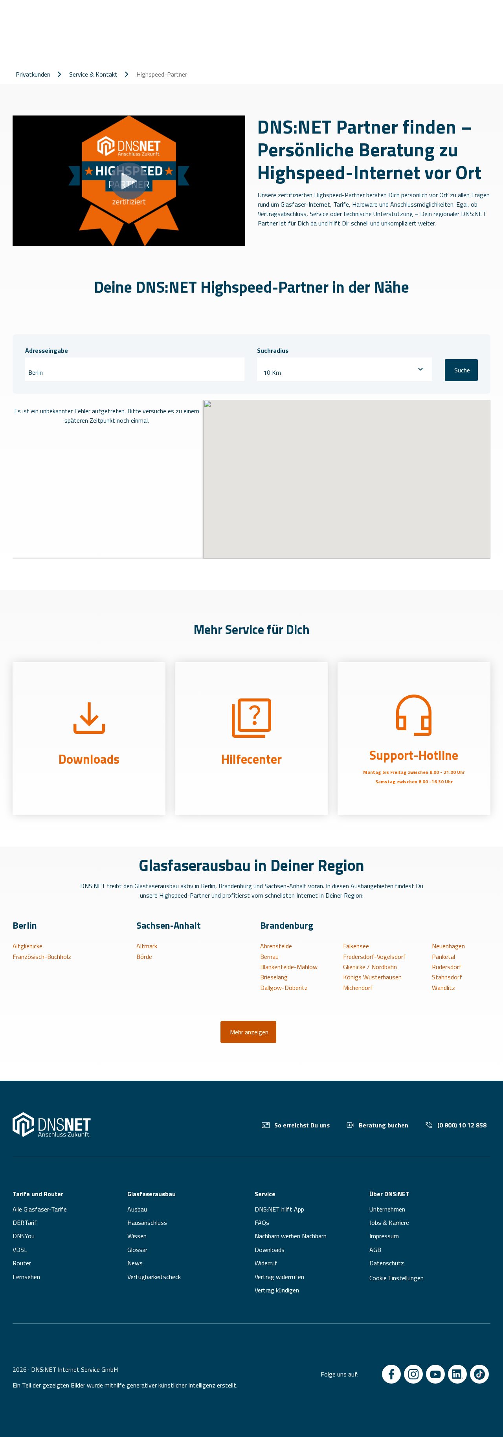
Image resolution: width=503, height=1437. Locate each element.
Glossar (137, 1249)
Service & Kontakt (93, 74)
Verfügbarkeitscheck (154, 1276)
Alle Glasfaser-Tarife (40, 1209)
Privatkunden (33, 74)
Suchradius (272, 350)
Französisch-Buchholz (42, 956)
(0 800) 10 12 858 (461, 1125)
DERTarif (25, 1222)
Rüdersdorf (447, 966)
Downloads (270, 1249)
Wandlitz (443, 987)
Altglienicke (27, 946)
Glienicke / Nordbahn (370, 966)
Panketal (443, 956)
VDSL (20, 1249)
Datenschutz (386, 1263)
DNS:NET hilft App (279, 1209)
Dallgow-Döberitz (284, 987)
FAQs (262, 1222)
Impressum (384, 1236)
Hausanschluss (147, 1222)
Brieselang (274, 977)
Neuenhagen (448, 946)
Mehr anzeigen (249, 1032)
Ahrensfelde (276, 946)
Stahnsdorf (447, 977)
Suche (462, 370)
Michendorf (358, 987)
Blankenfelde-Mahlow (289, 966)
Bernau (269, 956)
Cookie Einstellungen (396, 1278)
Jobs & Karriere (389, 1222)
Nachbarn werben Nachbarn (291, 1236)
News (135, 1263)
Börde (144, 956)
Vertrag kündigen (277, 1290)
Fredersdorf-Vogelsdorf (374, 956)
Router (22, 1263)
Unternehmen (387, 1209)
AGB (375, 1249)
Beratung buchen (383, 1125)
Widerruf (266, 1263)
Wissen (137, 1236)
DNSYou (24, 1236)
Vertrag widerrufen (279, 1276)
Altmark (146, 946)
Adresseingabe (46, 350)
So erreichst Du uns (302, 1125)
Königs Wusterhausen (372, 977)
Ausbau (137, 1209)
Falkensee (356, 946)
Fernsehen (26, 1276)
